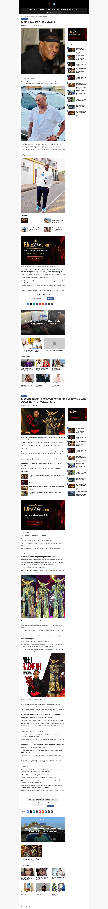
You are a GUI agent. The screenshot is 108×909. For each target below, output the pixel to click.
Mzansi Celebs (34, 16)
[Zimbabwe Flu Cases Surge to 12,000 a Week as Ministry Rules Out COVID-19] (71, 92)
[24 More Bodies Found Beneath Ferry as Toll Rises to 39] (71, 107)
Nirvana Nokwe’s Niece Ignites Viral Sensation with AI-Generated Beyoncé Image (27, 384)
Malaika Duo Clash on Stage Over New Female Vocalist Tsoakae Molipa (42, 369)
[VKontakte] (46, 304)
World (57, 9)
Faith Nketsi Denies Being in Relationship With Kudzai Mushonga (57, 369)
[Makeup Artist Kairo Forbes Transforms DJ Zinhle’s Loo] (47, 229)
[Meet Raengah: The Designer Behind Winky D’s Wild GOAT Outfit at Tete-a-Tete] (71, 50)
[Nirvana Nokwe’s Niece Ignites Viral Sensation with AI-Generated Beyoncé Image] (27, 378)
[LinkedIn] (34, 304)
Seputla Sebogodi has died (34, 219)
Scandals (71, 9)
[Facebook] (28, 304)
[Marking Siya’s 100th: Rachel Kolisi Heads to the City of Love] (24, 229)
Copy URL (50, 298)
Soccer (48, 9)
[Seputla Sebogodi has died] (24, 220)
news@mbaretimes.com (28, 906)
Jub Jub (38, 294)
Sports (53, 9)
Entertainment (42, 9)
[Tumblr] (37, 304)
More (76, 9)
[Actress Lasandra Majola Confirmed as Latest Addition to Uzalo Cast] (43, 378)
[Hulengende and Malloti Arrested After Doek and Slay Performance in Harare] (71, 99)
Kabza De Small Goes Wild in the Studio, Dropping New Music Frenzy (43, 322)
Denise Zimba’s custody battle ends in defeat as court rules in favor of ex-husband (58, 384)
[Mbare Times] (54, 4)
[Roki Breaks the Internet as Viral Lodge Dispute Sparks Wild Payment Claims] (71, 113)
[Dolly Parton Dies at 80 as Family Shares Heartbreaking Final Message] (71, 70)
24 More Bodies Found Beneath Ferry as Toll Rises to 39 (80, 106)
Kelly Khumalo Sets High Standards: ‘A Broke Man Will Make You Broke (27, 369)
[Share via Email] (49, 304)
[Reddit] (43, 304)
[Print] (52, 304)
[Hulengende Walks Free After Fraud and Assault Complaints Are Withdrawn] (71, 77)
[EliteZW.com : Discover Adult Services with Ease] (71, 64)
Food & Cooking (64, 9)
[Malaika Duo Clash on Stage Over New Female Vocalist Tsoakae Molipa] (43, 363)
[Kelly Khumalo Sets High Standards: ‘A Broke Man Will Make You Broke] (27, 363)
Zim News (35, 9)
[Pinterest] (40, 304)
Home (30, 9)
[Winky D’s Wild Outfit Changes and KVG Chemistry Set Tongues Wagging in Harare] (71, 57)
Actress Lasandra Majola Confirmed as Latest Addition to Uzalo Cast (42, 384)
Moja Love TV (46, 294)
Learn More (61, 290)
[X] (31, 304)
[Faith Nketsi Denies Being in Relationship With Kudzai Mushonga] (58, 363)
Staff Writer (24, 25)
